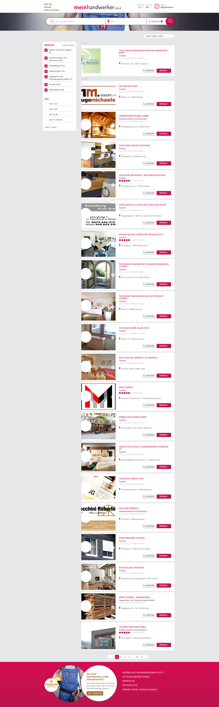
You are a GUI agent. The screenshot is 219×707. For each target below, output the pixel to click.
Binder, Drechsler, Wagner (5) (60, 51)
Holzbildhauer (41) (57, 66)
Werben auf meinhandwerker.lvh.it (143, 672)
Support (47, 7)
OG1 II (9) (53, 109)
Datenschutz (129, 685)
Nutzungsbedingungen (136, 676)
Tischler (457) (54, 84)
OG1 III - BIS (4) (55, 120)
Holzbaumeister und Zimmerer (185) (58, 59)
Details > (163, 70)
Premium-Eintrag (51, 10)
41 (142, 657)
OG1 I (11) (53, 104)
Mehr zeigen (51, 127)
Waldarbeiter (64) (56, 89)
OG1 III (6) (53, 114)
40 (137, 657)
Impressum (128, 680)
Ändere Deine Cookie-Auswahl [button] (139, 689)
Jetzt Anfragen (95, 693)
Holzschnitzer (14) (57, 71)
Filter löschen (68, 45)
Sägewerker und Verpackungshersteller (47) (60, 77)
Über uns (48, 4)
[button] (149, 20)
